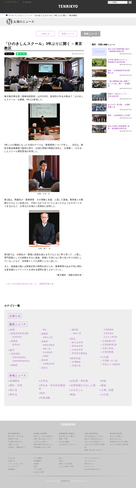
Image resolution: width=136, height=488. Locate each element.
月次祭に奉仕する (15, 442)
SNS (35, 466)
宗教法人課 (47, 337)
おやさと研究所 (110, 337)
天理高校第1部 (109, 345)
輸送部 (75, 330)
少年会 (44, 381)
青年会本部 (77, 346)
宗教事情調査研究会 (21, 361)
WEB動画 (37, 461)
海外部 (44, 360)
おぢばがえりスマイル (67, 444)
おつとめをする (14, 433)
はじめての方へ (12, 2)
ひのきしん (77, 390)
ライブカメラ (13, 466)
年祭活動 (45, 398)
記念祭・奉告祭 (79, 381)
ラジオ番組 (38, 458)
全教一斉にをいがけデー (93, 450)
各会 (73, 338)
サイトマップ (89, 466)
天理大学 (76, 366)
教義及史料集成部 (20, 333)
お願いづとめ (13, 444)
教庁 (12, 350)
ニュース (11, 458)
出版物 (36, 464)
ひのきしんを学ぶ (40, 442)
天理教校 (76, 362)
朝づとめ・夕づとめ (15, 436)
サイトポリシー (90, 461)
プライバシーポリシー (92, 458)
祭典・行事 (63, 439)
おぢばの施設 (64, 442)
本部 (12, 329)
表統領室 (15, 354)
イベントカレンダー (15, 464)
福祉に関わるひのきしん (43, 444)
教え (60, 458)
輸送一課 (77, 333)
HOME (11, 15)
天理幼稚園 (107, 352)
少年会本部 (77, 350)
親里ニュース (68, 34)
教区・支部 (16, 385)
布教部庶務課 (48, 345)
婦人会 (13, 390)
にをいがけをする (91, 433)
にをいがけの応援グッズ (93, 442)
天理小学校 (107, 348)
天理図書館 (108, 330)
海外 (42, 393)
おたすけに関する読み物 (119, 444)
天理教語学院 (48, 364)
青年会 (13, 394)
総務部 (14, 365)
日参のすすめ (13, 439)
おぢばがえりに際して (67, 436)
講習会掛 (16, 345)
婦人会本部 (77, 342)
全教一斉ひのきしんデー (43, 439)
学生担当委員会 (79, 353)
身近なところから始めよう (44, 436)
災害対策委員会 (19, 357)
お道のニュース (23, 15)
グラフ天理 (38, 469)
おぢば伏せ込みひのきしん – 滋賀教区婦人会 (33, 284)
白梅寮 (46, 356)
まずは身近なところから (93, 436)
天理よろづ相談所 (111, 364)
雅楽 (103, 385)
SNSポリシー (89, 464)
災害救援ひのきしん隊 (83, 385)
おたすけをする (116, 433)
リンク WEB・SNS (66, 466)
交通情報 (11, 469)
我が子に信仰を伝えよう (93, 439)
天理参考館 (108, 333)
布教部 (44, 341)
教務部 (44, 334)
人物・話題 (107, 390)
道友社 (44, 368)
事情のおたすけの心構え (119, 442)
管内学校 (76, 358)
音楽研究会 (17, 337)
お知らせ (45, 34)
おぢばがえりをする (66, 433)
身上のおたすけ (116, 439)
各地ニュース (17, 375)
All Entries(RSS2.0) (92, 469)
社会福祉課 (47, 352)
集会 (45, 330)
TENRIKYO (65, 481)
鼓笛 (103, 381)
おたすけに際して (116, 436)
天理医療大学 (109, 341)
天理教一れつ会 (110, 360)
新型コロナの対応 (66, 464)
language (27, 2)
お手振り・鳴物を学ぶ (16, 447)
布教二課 (47, 349)
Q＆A (61, 461)
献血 (73, 394)
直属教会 (15, 381)
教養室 (14, 341)
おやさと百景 (39, 472)
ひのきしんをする (40, 433)
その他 (105, 357)
